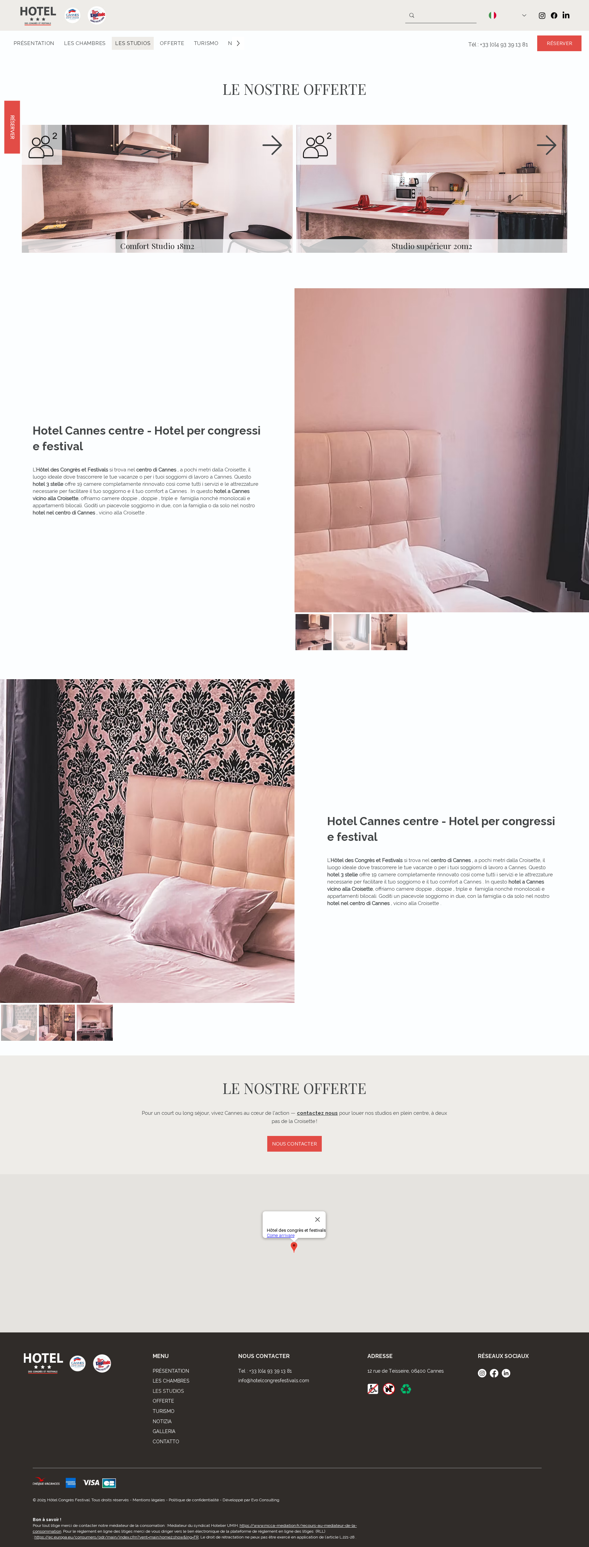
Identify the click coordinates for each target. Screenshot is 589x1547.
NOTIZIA (162, 1421)
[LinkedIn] (566, 15)
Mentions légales (149, 1500)
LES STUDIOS (168, 1391)
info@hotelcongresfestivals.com (273, 1380)
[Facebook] (554, 15)
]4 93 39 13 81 (511, 44)
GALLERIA (164, 1431)
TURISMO (164, 1411)
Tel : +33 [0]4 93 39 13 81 (265, 1371)
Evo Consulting (265, 1500)
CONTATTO (166, 1441)
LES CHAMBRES (171, 1381)
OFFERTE (163, 1401)
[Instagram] (542, 15)
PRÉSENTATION (171, 1371)
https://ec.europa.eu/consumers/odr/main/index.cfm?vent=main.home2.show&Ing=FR (116, 1537)
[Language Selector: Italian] (507, 15)
